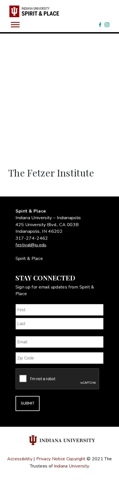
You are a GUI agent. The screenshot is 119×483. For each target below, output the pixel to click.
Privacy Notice (50, 459)
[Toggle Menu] (15, 24)
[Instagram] (107, 24)
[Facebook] (100, 24)
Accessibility (19, 459)
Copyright (76, 459)
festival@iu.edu (30, 245)
